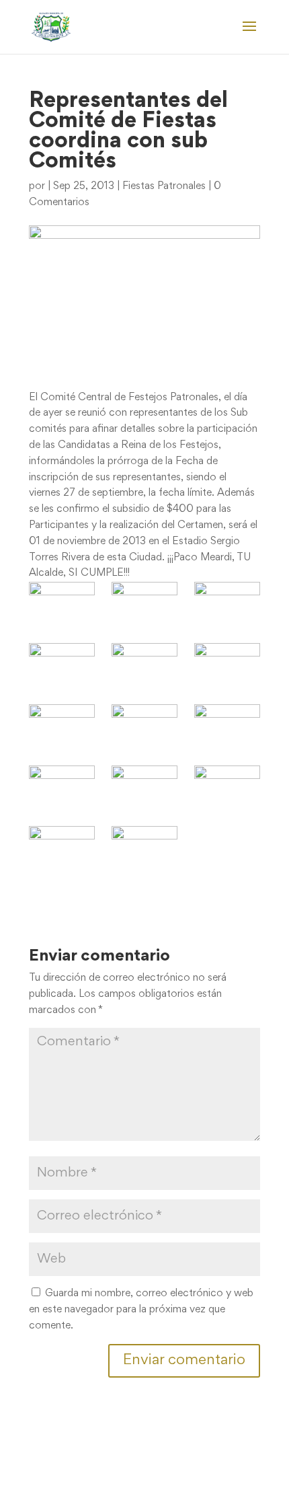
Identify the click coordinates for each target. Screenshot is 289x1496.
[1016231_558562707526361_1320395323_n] (62, 665)
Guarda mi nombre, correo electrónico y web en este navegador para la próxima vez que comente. (141, 1310)
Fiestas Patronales (164, 186)
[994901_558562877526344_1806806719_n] (227, 604)
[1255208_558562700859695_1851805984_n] (62, 848)
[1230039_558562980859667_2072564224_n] (227, 665)
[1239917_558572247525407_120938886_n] (144, 783)
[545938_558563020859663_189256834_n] (144, 604)
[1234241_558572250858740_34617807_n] (62, 722)
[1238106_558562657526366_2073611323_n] (227, 726)
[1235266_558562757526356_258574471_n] (144, 726)
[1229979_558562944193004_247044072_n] (144, 665)
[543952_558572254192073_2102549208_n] (62, 600)
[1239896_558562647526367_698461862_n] (62, 787)
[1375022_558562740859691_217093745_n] (144, 848)
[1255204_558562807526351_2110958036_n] (227, 787)
